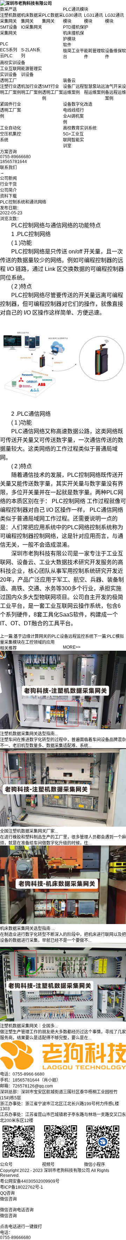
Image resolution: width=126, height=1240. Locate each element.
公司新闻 (8, 178)
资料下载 (8, 196)
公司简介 (8, 190)
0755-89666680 (15, 1237)
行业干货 (8, 184)
